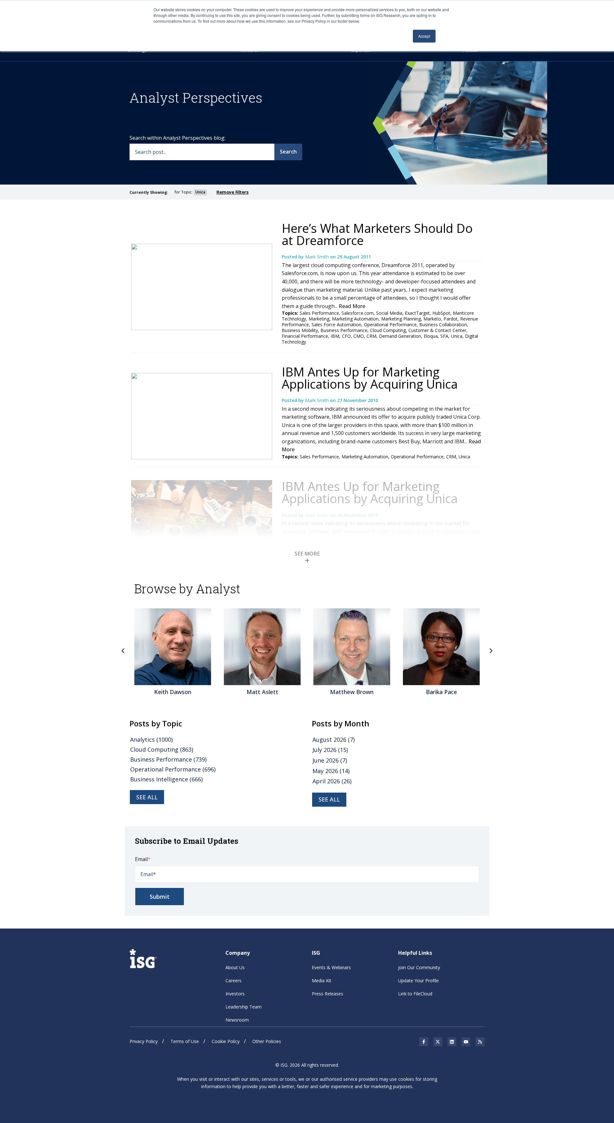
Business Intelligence (166, 779)
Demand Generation (400, 336)
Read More (352, 306)
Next (491, 651)
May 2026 (331, 771)
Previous (123, 651)
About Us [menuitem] (235, 967)
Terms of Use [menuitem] (184, 1041)
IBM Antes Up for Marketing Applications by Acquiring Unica (370, 377)
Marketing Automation (355, 319)
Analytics (151, 739)
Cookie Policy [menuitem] (226, 1041)
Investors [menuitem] (235, 994)
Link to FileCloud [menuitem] (415, 994)
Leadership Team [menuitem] (243, 1007)
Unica (456, 336)
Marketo (432, 319)
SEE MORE (307, 553)
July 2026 (330, 750)
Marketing (319, 319)
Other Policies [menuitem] (266, 1041)
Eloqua (431, 336)
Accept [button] (424, 36)
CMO (358, 336)
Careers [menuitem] (233, 980)
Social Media (389, 313)
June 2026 (329, 760)
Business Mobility (300, 330)
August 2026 (333, 739)
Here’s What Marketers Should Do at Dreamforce (377, 234)
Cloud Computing (388, 330)
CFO (346, 336)
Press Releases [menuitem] (327, 994)
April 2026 (331, 781)
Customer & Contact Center (437, 330)
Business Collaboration (443, 324)
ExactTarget (417, 313)
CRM (371, 336)
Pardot (451, 319)
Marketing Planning (401, 319)
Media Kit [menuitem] (321, 980)
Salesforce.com (358, 313)
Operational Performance (390, 324)
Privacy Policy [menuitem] (144, 1041)
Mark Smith (317, 257)
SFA (444, 336)
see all (147, 797)
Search (288, 151)
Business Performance (343, 330)
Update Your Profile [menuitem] (418, 980)
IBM (335, 336)
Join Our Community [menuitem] (419, 967)
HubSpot (441, 313)
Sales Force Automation (336, 324)
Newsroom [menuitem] (237, 1020)
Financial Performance (305, 336)
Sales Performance (319, 313)
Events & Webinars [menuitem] (331, 967)
